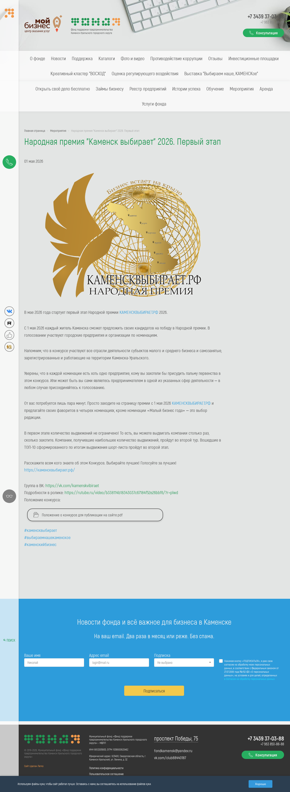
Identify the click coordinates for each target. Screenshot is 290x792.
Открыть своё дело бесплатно (62, 89)
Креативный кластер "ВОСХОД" (78, 73)
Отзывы (215, 58)
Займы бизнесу (110, 89)
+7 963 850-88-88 (272, 22)
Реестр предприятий (148, 89)
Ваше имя (32, 655)
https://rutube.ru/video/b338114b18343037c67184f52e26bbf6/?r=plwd (121, 492)
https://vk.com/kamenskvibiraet (72, 485)
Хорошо (260, 784)
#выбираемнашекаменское (47, 537)
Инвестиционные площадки (253, 58)
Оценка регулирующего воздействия (145, 73)
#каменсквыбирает (40, 530)
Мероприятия (242, 89)
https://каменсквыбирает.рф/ (49, 469)
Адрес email (99, 655)
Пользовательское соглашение (106, 774)
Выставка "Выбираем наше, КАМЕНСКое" (221, 73)
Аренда (266, 89)
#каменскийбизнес (40, 544)
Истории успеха (186, 89)
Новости (58, 58)
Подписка (162, 655)
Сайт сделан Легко (34, 766)
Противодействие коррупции (176, 58)
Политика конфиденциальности (106, 768)
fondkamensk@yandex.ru (173, 750)
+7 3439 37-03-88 (266, 16)
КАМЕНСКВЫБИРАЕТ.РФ (139, 312)
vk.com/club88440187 (170, 757)
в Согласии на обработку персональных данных (249, 679)
